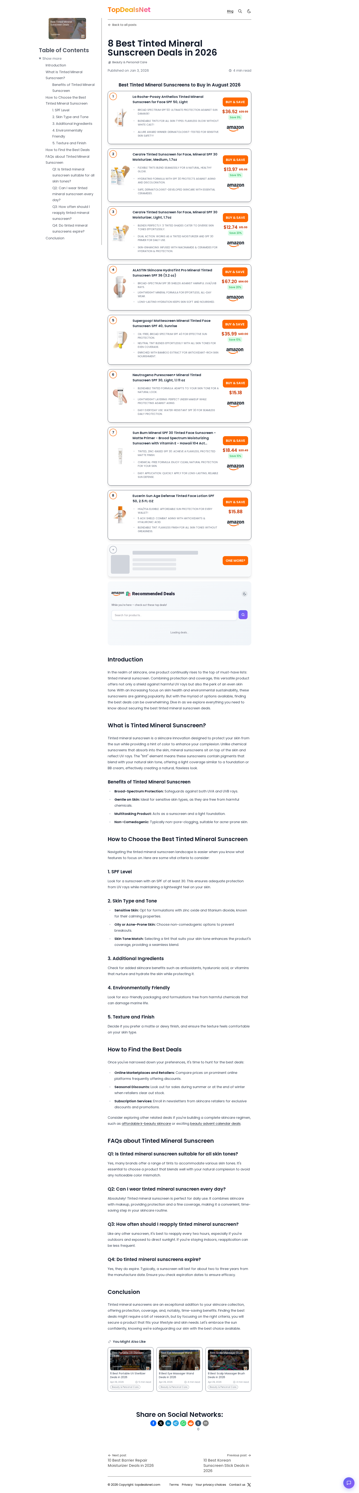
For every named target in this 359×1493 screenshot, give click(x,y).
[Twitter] (249, 1485)
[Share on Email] (206, 1423)
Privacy (187, 1485)
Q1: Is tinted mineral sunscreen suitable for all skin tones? (73, 175)
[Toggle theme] (245, 594)
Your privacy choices (211, 1485)
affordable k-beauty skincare (146, 1123)
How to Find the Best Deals (68, 149)
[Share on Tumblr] (198, 1423)
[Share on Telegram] (176, 1423)
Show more (52, 58)
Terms (174, 1485)
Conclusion (55, 238)
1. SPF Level (60, 110)
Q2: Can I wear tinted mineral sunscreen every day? (72, 194)
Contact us (237, 1485)
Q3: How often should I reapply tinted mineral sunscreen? (71, 212)
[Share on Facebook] (153, 1423)
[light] (249, 11)
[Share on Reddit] (191, 1423)
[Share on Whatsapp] (183, 1423)
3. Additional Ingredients (72, 123)
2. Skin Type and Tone (70, 117)
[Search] (240, 11)
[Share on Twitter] (161, 1423)
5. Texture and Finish (69, 143)
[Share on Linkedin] (168, 1423)
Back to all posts (124, 25)
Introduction (56, 65)
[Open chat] (349, 1483)
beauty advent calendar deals (215, 1123)
